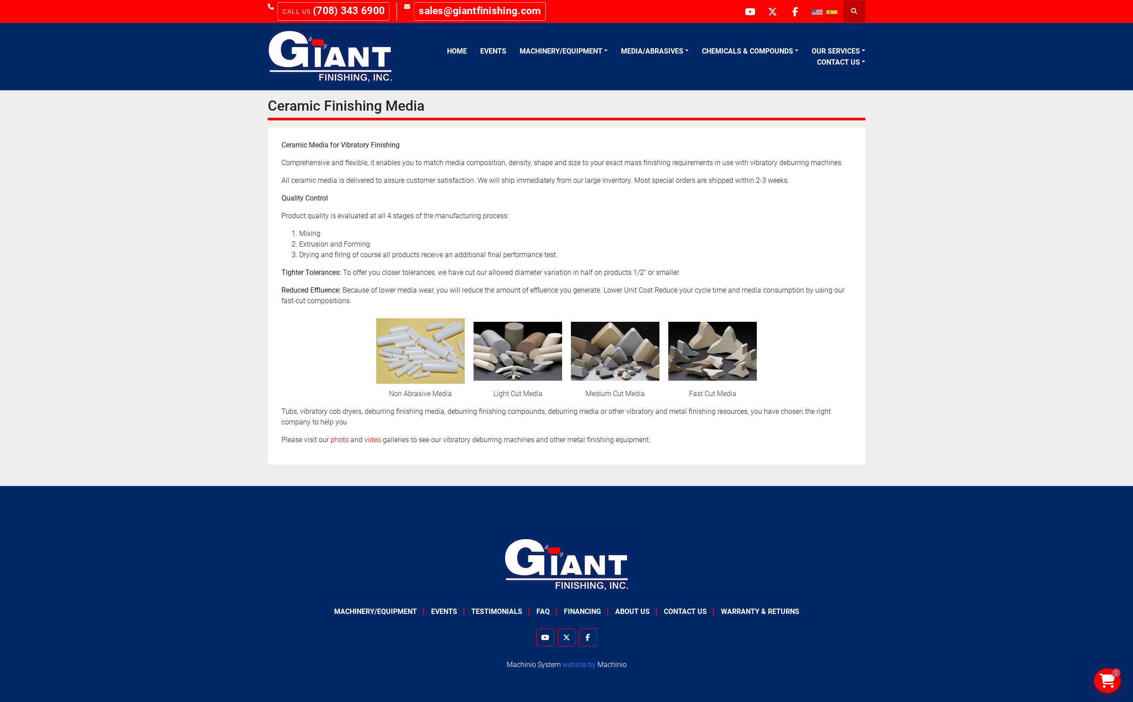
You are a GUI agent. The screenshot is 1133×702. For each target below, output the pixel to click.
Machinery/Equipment (561, 51)
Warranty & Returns (760, 611)
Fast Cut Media (712, 394)
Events (493, 51)
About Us (632, 611)
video (372, 440)
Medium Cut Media (615, 394)
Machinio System (534, 664)
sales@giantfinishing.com (480, 11)
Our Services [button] (836, 51)
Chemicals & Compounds (747, 51)
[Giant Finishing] (566, 564)
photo (340, 440)
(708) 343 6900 (349, 11)
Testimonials (496, 611)
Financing (582, 611)
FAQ (543, 611)
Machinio (612, 664)
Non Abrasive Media (420, 394)
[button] (564, 51)
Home (457, 51)
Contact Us (838, 62)
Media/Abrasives (652, 51)
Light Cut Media (518, 394)
